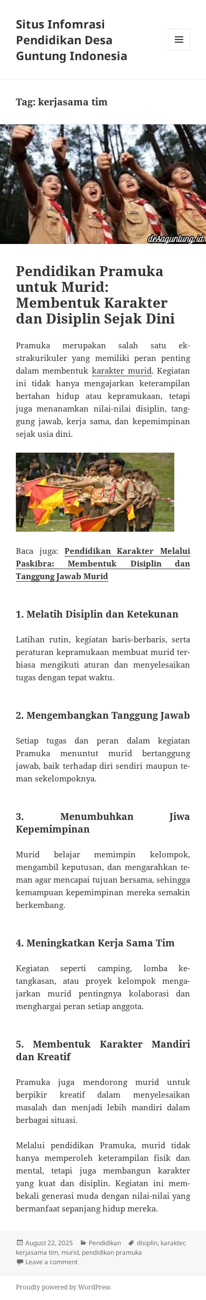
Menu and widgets (179, 50)
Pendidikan (105, 1242)
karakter (172, 1242)
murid (70, 1252)
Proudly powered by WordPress (63, 1287)
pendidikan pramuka (112, 1252)
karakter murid (122, 370)
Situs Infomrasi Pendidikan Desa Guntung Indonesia (71, 39)
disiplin (147, 1242)
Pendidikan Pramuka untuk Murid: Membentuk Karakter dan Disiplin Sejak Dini (95, 294)
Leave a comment (51, 1261)
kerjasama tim (37, 1252)
